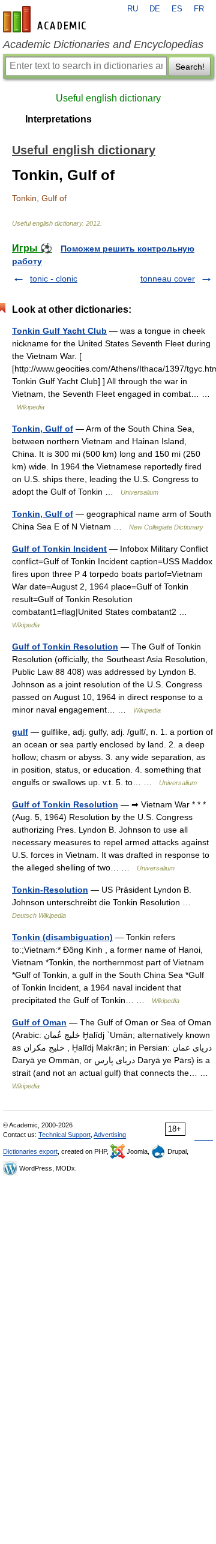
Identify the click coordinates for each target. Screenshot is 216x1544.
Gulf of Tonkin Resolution (65, 646)
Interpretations (58, 119)
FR (199, 9)
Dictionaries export (30, 1151)
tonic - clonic (53, 278)
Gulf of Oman (39, 1022)
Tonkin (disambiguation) (62, 937)
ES (177, 9)
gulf (20, 732)
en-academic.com (46, 19)
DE (154, 9)
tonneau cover (167, 278)
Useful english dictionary (108, 98)
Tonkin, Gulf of (42, 428)
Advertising (110, 1134)
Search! (190, 66)
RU (132, 9)
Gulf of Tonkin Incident (59, 548)
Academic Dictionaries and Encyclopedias (103, 44)
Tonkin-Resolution (50, 889)
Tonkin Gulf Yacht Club (59, 331)
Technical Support (64, 1134)
